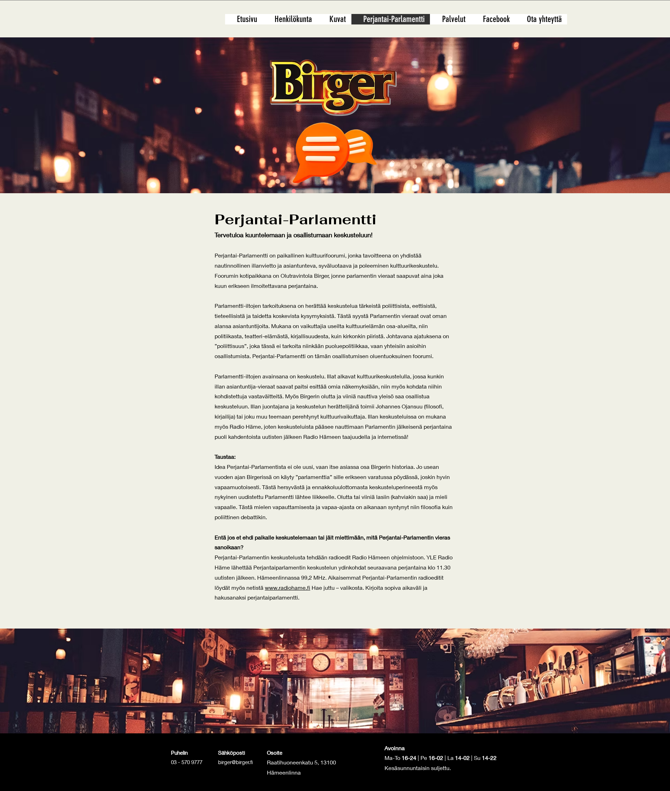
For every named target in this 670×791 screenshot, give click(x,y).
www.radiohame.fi (287, 587)
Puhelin (179, 752)
